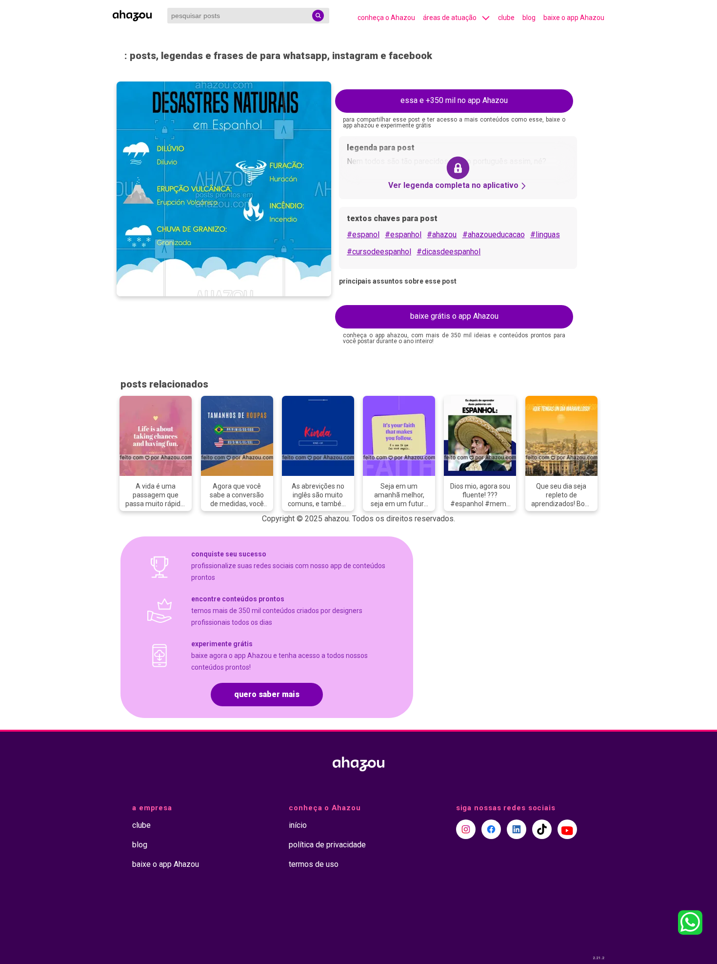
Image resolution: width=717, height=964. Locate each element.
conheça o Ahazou (386, 17)
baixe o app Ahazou (573, 17)
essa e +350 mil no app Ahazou (454, 100)
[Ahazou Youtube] (567, 829)
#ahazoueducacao (493, 234)
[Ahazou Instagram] (466, 829)
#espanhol (403, 234)
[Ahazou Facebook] (491, 829)
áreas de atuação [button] (450, 17)
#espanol (363, 234)
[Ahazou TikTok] (542, 829)
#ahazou (442, 234)
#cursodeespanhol (379, 251)
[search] (318, 15)
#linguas (545, 234)
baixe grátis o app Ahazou (454, 316)
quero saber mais (266, 694)
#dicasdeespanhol (448, 251)
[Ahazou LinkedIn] (516, 829)
